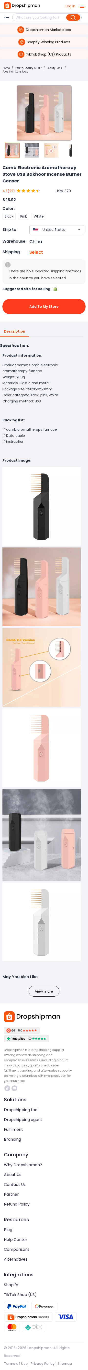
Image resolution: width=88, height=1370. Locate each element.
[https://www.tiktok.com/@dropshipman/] (7, 1088)
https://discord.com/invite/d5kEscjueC (15, 1088)
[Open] (79, 229)
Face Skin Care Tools (15, 72)
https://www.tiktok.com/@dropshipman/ (7, 1088)
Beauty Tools (55, 68)
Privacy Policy (43, 1363)
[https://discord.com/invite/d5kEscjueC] (14, 1088)
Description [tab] (14, 331)
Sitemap (64, 1363)
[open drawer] (82, 6)
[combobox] (49, 230)
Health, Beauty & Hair (28, 68)
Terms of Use (16, 1363)
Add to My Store (44, 306)
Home (6, 68)
